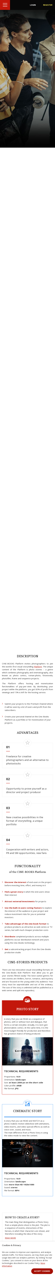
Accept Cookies (42, 1271)
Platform (38, 666)
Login (33, 5)
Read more (10, 1238)
